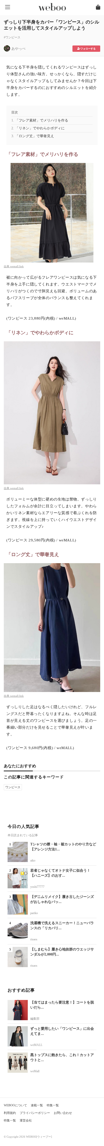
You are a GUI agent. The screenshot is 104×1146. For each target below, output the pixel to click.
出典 (7, 266)
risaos (33, 939)
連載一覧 (37, 1105)
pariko (34, 913)
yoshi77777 (37, 887)
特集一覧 (53, 1105)
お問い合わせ (63, 1113)
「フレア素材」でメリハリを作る (41, 120)
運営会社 (26, 1120)
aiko (32, 860)
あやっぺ (18, 49)
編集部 (34, 1018)
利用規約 (10, 1113)
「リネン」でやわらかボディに (40, 128)
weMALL (36, 1045)
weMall (34, 1071)
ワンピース (12, 787)
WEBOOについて (15, 1105)
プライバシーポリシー (35, 1113)
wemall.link (17, 266)
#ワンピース (12, 37)
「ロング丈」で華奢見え (34, 136)
